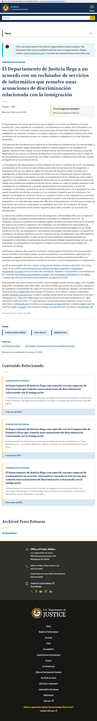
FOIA (48, 643)
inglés (14, 307)
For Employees (48, 666)
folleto (87, 274)
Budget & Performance (48, 632)
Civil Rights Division (11, 346)
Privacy (48, 661)
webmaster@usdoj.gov (34, 53)
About (48, 626)
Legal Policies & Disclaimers (48, 655)
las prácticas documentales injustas (32, 274)
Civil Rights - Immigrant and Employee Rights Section (50, 346)
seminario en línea (52, 304)
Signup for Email (41, 583)
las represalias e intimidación (64, 274)
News (8, 33)
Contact (47, 711)
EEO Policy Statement (48, 684)
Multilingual (49, 695)
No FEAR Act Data (48, 678)
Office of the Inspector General (48, 672)
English (5, 107)
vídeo (77, 282)
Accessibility (48, 649)
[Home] (15, 11)
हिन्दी (13, 107)
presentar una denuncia (21, 295)
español (22, 307)
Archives (48, 638)
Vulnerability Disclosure (49, 689)
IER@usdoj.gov (22, 304)
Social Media (36, 586)
